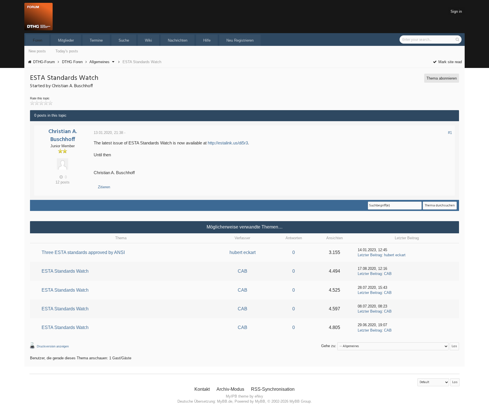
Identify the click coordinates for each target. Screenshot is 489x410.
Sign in (456, 11)
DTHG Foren (72, 62)
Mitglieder (66, 40)
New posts (37, 51)
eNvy (259, 396)
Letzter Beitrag (370, 255)
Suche (124, 40)
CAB (242, 271)
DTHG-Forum (44, 62)
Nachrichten (177, 40)
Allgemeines (99, 62)
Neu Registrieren (240, 40)
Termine (96, 40)
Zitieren (104, 187)
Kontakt (202, 389)
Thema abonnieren (441, 78)
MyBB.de (224, 401)
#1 (450, 133)
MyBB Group (300, 401)
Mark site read (449, 62)
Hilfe (207, 40)
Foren (37, 40)
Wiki (148, 40)
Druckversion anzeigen (53, 346)
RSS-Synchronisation (273, 389)
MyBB (260, 401)
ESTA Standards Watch (65, 271)
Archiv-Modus (230, 389)
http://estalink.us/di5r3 (228, 142)
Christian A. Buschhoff (62, 135)
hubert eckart (243, 252)
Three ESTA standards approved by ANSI (83, 252)
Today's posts (66, 51)
